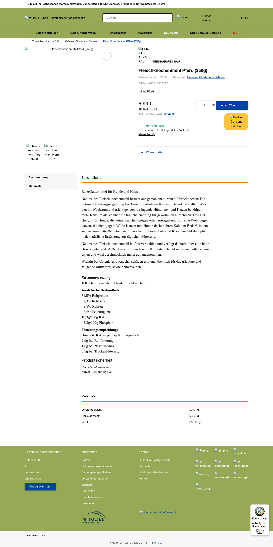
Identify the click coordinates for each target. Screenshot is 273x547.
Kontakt (143, 478)
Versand (168, 113)
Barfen (86, 460)
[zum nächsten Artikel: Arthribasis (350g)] (243, 41)
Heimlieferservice (92, 497)
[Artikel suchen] (167, 17)
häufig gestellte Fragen (153, 472)
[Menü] (266, 506)
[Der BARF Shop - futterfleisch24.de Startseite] (55, 17)
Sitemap (87, 484)
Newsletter (88, 503)
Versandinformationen (95, 478)
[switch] (260, 531)
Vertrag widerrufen (40, 486)
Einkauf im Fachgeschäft (154, 460)
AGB (27, 466)
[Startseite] (25, 41)
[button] (224, 18)
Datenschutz (32, 460)
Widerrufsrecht (34, 478)
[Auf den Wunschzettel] (107, 56)
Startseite (144, 466)
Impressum (32, 472)
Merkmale (35, 186)
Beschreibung (38, 177)
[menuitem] (47, 33)
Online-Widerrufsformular (98, 466)
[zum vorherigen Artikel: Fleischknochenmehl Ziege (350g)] (233, 41)
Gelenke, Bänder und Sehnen (206, 77)
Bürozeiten (88, 490)
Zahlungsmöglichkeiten (96, 472)
